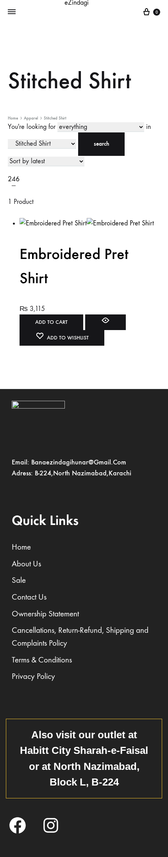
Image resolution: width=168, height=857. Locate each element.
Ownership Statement (45, 614)
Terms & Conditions (42, 660)
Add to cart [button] (51, 322)
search (101, 144)
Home (13, 118)
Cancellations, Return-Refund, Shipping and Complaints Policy (80, 636)
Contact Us (29, 597)
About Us (26, 564)
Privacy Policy (33, 676)
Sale (19, 580)
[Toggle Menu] (12, 12)
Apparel (31, 118)
